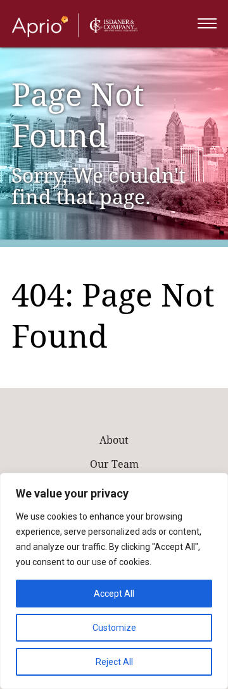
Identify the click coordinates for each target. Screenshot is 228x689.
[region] (114, 581)
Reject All (114, 662)
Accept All (114, 593)
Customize (114, 628)
